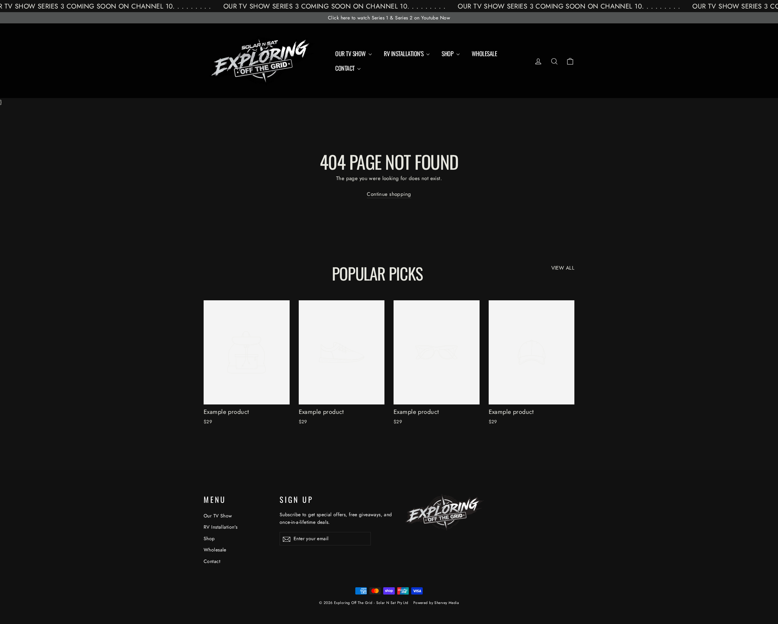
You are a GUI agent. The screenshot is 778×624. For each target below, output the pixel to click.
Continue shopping (389, 194)
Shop (448, 53)
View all (562, 267)
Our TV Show (351, 53)
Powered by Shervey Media (436, 602)
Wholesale (484, 53)
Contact (345, 68)
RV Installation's (404, 53)
